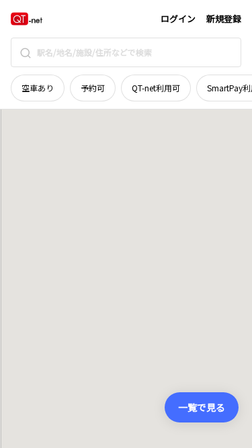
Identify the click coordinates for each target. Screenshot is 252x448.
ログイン (178, 18)
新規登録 (223, 18)
